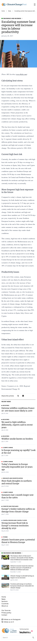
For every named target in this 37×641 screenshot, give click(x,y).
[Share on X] (18, 395)
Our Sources (6, 610)
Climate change (8, 447)
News (9, 11)
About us (5, 606)
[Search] (33, 637)
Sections (5, 601)
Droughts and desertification (13, 478)
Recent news (6, 401)
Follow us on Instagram (12, 619)
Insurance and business (12, 18)
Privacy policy (6, 613)
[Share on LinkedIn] (23, 395)
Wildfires (6, 405)
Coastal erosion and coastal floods (15, 520)
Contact (4, 615)
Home (3, 11)
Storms (5, 537)
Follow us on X (9, 622)
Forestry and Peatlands (10, 506)
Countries (5, 604)
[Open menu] (34, 4)
